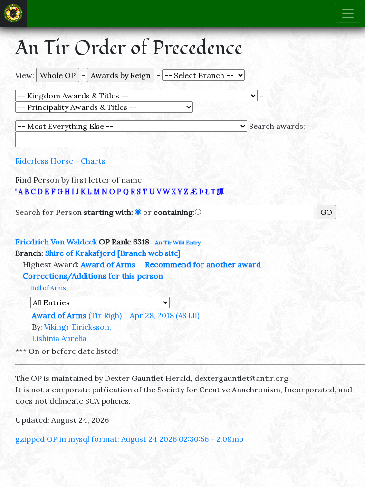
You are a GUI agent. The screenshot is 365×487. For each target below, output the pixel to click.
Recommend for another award (203, 264)
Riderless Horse (44, 161)
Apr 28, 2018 (165, 315)
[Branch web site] (149, 253)
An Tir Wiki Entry (178, 242)
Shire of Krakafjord (80, 253)
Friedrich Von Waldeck (56, 241)
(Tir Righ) (105, 315)
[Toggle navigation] (348, 13)
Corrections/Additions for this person (93, 276)
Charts (93, 161)
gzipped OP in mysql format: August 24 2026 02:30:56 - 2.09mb (129, 439)
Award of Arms (108, 264)
